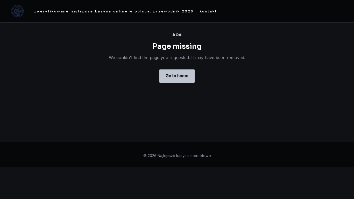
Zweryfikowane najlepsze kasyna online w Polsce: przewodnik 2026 (114, 11)
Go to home (177, 75)
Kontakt (208, 11)
